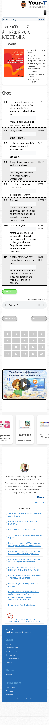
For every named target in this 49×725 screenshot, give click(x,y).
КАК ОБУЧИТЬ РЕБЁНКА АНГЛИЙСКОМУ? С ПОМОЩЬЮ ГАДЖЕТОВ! (25, 576)
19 (33, 353)
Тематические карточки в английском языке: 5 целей (25, 514)
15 (41, 347)
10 (41, 340)
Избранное (10, 695)
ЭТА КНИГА (9, 319)
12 (16, 347)
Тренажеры (10, 655)
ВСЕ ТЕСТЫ (39, 319)
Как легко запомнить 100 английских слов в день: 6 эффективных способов (24, 544)
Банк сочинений (12, 648)
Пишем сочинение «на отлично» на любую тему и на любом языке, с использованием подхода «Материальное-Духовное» (23, 595)
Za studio (29, 699)
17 (16, 353)
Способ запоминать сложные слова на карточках (25, 536)
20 (41, 353)
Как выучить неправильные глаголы (24, 529)
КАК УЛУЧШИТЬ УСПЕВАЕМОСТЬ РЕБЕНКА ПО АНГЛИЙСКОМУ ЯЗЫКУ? (23, 568)
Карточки (9, 675)
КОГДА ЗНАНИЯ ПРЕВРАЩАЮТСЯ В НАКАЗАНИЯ (22, 522)
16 (7, 353)
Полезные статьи (12, 658)
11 (7, 347)
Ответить (9, 292)
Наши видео (10, 662)
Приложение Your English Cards (21, 605)
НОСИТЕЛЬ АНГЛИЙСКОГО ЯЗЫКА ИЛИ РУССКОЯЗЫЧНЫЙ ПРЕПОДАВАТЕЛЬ (24, 552)
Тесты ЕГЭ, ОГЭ (12, 651)
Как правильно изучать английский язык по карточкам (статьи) (23, 620)
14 (33, 347)
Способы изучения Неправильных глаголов (23, 584)
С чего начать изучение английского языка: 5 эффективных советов (24, 560)
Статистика (10, 688)
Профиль (9, 691)
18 (24, 353)
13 (24, 347)
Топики (8, 644)
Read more (39, 502)
